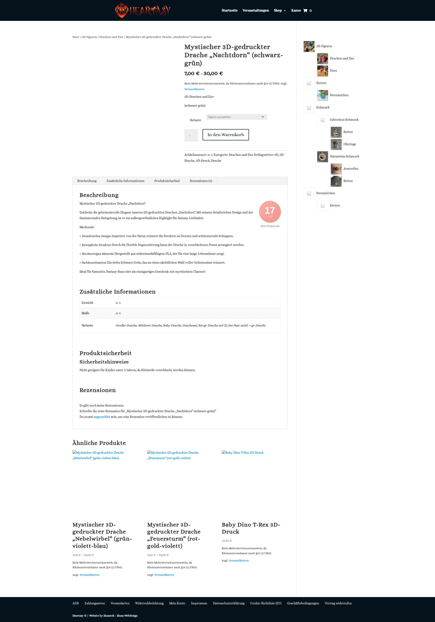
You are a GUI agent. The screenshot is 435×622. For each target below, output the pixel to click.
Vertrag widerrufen (338, 603)
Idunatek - (110, 615)
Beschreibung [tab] (87, 181)
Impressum (199, 603)
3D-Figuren (89, 37)
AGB (75, 603)
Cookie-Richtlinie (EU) (265, 603)
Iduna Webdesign (127, 615)
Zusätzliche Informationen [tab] (125, 181)
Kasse (296, 10)
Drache (216, 160)
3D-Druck (203, 160)
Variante (195, 120)
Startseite (230, 10)
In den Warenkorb (226, 134)
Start (75, 37)
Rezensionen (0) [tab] (201, 181)
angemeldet (102, 417)
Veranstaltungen (256, 10)
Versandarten (120, 603)
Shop (278, 10)
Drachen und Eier (111, 37)
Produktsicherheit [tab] (167, 181)
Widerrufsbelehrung (149, 603)
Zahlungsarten (95, 603)
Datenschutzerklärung (228, 603)
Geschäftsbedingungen (303, 603)
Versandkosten (194, 89)
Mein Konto (177, 603)
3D (276, 155)
